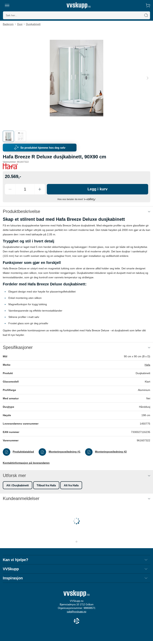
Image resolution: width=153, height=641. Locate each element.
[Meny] (7, 5)
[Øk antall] (40, 189)
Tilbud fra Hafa (46, 485)
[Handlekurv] (148, 5)
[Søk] (146, 15)
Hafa (147, 364)
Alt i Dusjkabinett (17, 485)
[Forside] (78, 5)
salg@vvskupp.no (76, 611)
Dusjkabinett (33, 24)
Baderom (8, 24)
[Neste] (147, 77)
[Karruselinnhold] (76, 77)
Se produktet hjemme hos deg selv (42, 147)
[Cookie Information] (76, 621)
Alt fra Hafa (71, 485)
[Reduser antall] (10, 189)
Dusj (19, 24)
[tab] (8, 136)
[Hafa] (10, 166)
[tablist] (76, 136)
